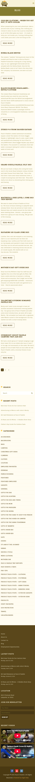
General (4, 489)
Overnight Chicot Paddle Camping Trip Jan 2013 (13, 336)
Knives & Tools (6, 552)
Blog (2, 643)
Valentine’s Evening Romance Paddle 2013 (16, 301)
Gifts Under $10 (7, 529)
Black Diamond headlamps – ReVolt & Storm (15, 89)
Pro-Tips (4, 570)
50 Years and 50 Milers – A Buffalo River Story (16, 419)
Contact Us (4, 640)
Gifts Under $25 (7, 533)
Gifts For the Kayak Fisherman (13, 522)
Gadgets (4, 485)
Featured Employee (9, 481)
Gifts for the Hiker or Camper (13, 518)
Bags (2, 444)
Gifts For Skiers (7, 511)
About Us (4, 637)
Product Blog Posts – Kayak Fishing (15, 585)
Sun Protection (7, 607)
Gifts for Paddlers (8, 507)
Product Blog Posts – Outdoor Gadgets (16, 593)
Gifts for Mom (6, 503)
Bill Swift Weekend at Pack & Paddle (13, 415)
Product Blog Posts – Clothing (13, 574)
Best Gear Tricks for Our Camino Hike (13, 405)
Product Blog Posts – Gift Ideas (13, 581)
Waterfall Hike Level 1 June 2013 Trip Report (17, 198)
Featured (5, 477)
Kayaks (3, 548)
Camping (4, 448)
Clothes (4, 459)
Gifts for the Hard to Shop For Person (16, 515)
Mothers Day (6, 559)
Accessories (5, 437)
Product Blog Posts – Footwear (13, 578)
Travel (3, 611)
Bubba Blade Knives (10, 53)
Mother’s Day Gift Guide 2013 (15, 267)
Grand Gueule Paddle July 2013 (16, 164)
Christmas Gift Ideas (9, 451)
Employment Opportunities (10, 647)
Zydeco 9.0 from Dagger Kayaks (16, 129)
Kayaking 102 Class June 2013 (15, 232)
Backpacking (6, 440)
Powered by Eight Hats (21, 777)
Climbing (4, 455)
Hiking (3, 541)
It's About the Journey (10, 544)
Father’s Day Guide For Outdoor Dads (13, 424)
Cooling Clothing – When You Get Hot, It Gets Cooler (17, 21)
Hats (3, 537)
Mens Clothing (7, 555)
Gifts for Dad (6, 492)
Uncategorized (7, 615)
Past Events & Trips (8, 567)
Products (4, 600)
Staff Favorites (7, 604)
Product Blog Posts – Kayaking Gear (15, 589)
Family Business (7, 474)
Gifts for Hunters (8, 496)
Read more (7, 43)
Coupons (4, 463)
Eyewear (4, 470)
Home (3, 634)
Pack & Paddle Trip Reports (11, 563)
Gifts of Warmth (7, 526)
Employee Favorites (9, 466)
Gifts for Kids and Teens (11, 500)
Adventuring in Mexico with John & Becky (15, 410)
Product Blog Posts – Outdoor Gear (15, 596)
